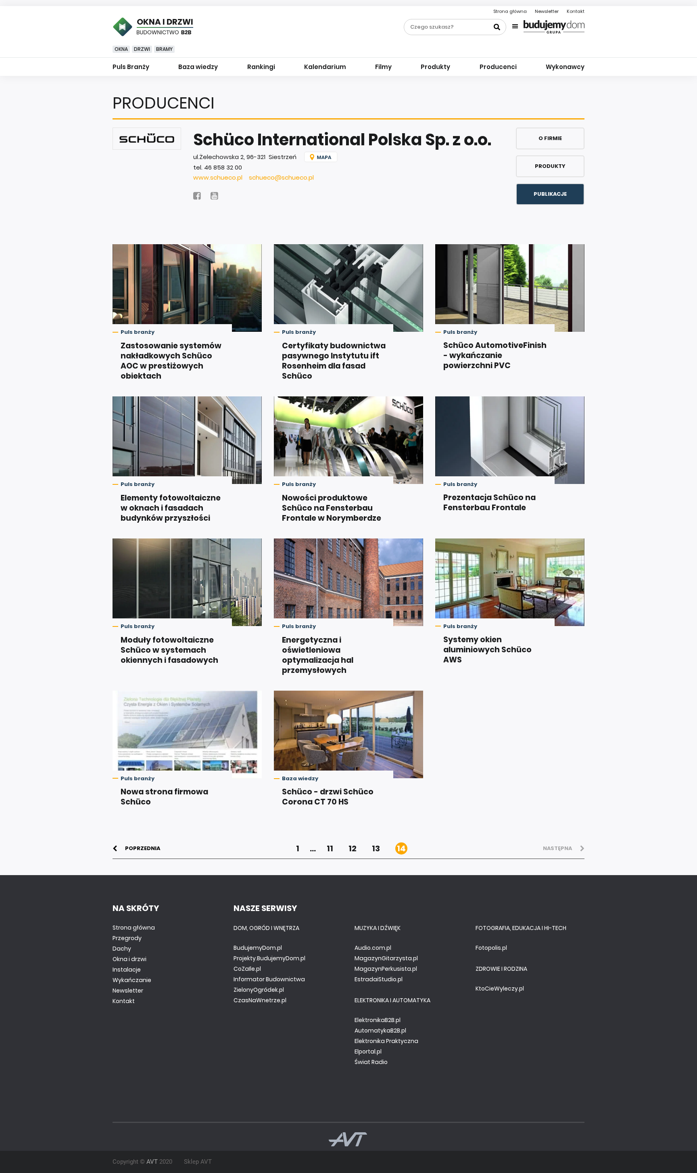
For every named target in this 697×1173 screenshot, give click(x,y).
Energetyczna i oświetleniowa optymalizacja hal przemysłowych (317, 655)
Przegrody (127, 938)
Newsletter (547, 11)
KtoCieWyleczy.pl (500, 988)
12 (352, 848)
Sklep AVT (198, 1161)
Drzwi (142, 49)
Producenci (498, 67)
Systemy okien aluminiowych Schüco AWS (487, 649)
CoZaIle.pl (247, 969)
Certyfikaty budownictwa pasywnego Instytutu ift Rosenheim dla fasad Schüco (334, 360)
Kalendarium (325, 67)
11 (330, 848)
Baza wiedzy (198, 67)
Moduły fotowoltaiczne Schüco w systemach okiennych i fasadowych (169, 650)
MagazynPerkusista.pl (386, 969)
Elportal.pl (368, 1051)
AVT (152, 1161)
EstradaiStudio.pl (379, 979)
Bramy (164, 49)
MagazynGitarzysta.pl (386, 958)
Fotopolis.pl (491, 948)
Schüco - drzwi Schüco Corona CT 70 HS (328, 796)
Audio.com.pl (373, 948)
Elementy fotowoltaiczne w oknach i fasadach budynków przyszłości (171, 508)
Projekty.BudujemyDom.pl (269, 958)
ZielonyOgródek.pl (259, 990)
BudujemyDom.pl (258, 948)
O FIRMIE (550, 138)
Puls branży (137, 332)
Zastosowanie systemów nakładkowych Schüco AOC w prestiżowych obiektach (171, 360)
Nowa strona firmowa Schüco (164, 796)
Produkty (435, 67)
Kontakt (575, 11)
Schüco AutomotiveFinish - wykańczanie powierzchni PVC (495, 355)
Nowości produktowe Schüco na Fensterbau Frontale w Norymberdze (331, 508)
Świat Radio (371, 1062)
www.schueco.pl (217, 177)
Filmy (383, 67)
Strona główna (510, 11)
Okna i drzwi (129, 959)
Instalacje (127, 970)
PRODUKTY (550, 166)
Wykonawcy (565, 67)
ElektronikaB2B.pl (378, 1020)
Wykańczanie (132, 980)
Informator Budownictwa (269, 979)
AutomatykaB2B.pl (380, 1030)
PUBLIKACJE (550, 194)
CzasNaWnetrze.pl (260, 1000)
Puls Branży (131, 67)
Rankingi (261, 67)
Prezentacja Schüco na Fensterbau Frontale (489, 502)
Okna (121, 49)
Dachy (122, 949)
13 (376, 848)
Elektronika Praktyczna (386, 1041)
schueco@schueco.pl (281, 177)
